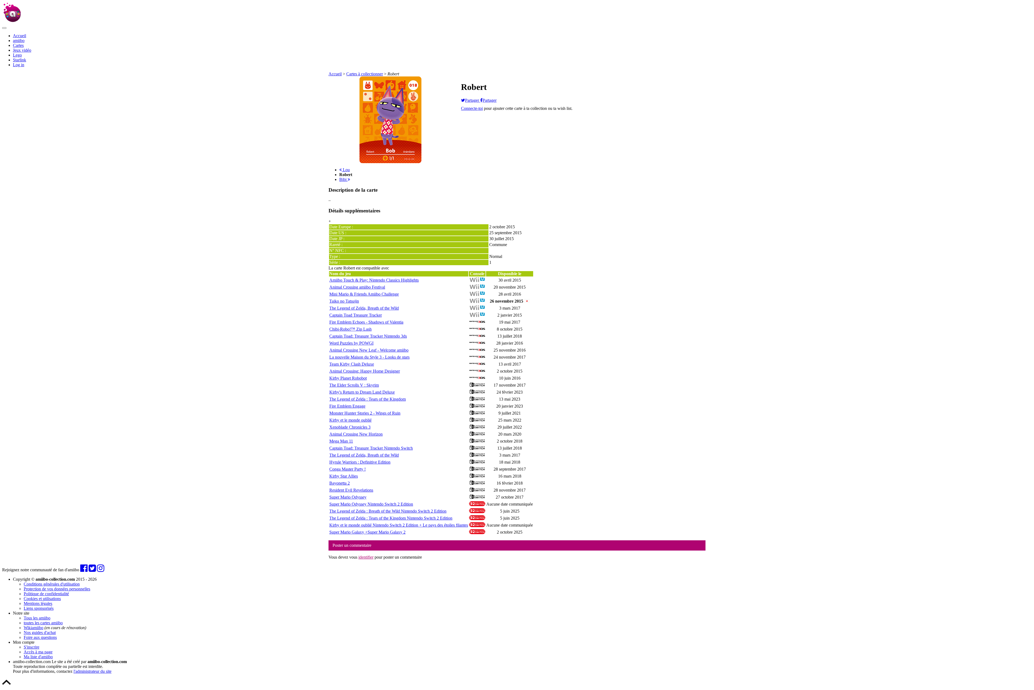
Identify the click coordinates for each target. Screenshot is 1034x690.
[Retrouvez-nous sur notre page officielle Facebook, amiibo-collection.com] (84, 570)
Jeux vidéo (22, 50)
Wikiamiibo (33, 627)
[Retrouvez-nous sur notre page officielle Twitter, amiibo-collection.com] (92, 570)
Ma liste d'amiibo (38, 656)
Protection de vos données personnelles (57, 589)
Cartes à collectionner (364, 74)
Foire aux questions (40, 637)
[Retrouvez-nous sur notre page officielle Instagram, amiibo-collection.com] (100, 570)
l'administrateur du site (92, 671)
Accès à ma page (38, 652)
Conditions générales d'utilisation (52, 584)
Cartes (18, 45)
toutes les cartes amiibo (43, 623)
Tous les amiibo (37, 618)
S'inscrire (31, 647)
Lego (17, 55)
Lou (346, 169)
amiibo (19, 40)
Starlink (19, 60)
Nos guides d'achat (40, 632)
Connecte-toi (472, 108)
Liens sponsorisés (39, 608)
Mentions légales (38, 603)
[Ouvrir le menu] (4, 28)
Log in (18, 64)
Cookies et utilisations (42, 598)
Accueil (19, 35)
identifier (365, 557)
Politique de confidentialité (46, 593)
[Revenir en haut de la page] (6, 685)
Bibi (343, 179)
